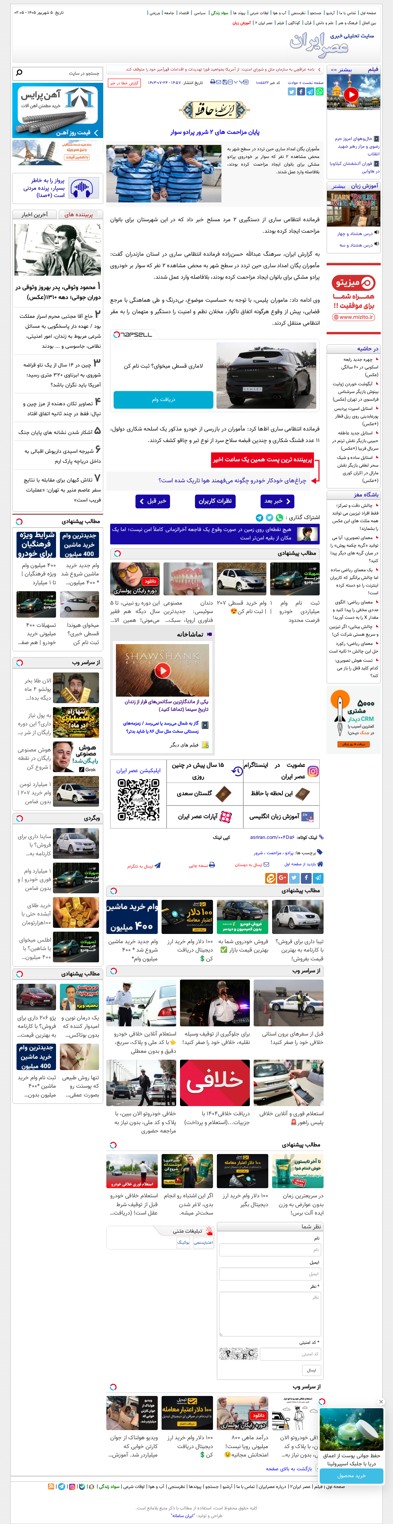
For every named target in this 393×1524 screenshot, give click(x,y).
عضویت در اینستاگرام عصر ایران (274, 771)
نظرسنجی (298, 13)
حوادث (293, 83)
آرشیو (330, 13)
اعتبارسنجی (203, 1243)
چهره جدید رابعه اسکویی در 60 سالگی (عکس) (359, 367)
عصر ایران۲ (300, 1486)
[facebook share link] (301, 91)
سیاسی (200, 13)
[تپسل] (117, 335)
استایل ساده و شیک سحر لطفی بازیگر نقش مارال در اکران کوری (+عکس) (357, 469)
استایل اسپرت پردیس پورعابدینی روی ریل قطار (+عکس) (356, 416)
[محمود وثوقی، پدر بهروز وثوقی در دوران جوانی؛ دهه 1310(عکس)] (58, 250)
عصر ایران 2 (263, 23)
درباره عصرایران (272, 1486)
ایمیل (314, 1262)
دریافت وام (163, 400)
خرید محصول (351, 1476)
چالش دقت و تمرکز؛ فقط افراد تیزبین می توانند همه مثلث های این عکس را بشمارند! (355, 517)
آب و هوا (279, 13)
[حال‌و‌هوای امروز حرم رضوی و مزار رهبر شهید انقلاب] (353, 92)
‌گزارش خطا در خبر (124, 83)
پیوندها (195, 1486)
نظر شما (311, 1227)
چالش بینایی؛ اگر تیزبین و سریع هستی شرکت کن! (353, 630)
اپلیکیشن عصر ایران (138, 770)
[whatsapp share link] (319, 91)
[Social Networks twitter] (270, 518)
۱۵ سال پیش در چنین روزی (198, 771)
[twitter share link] (292, 91)
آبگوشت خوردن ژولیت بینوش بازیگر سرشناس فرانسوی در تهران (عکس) (355, 392)
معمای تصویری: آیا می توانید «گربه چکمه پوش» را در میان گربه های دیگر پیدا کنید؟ (354, 549)
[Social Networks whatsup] (280, 518)
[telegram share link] (310, 91)
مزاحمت (274, 853)
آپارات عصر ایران (198, 817)
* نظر (314, 1286)
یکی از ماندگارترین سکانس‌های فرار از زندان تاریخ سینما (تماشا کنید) (166, 706)
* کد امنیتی (309, 1342)
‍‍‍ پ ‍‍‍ (239, 81)
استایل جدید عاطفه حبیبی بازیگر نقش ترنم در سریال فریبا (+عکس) (355, 441)
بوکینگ (183, 1243)
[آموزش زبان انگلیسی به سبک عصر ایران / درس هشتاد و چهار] (353, 209)
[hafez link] (215, 110)
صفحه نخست (313, 83)
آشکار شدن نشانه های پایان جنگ (55, 432)
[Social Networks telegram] (260, 518)
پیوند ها (239, 13)
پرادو (289, 853)
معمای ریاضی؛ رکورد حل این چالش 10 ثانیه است (353, 647)
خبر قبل (156, 501)
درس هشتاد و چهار (355, 234)
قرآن (308, 23)
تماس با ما (347, 13)
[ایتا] (270, 878)
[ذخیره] (224, 82)
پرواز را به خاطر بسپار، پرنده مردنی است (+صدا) (43, 188)
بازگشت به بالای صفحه (290, 1469)
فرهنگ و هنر (347, 23)
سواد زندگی (219, 13)
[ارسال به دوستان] (218, 82)
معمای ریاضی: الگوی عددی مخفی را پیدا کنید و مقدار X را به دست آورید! (355, 610)
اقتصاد (184, 13)
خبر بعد (273, 501)
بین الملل (369, 23)
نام (316, 1238)
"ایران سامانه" (183, 1515)
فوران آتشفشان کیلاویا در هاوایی (355, 168)
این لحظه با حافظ (272, 794)
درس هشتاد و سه (357, 245)
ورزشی (155, 13)
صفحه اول (368, 13)
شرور (258, 853)
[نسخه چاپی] (212, 82)
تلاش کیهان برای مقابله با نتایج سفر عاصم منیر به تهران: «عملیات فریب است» (62, 490)
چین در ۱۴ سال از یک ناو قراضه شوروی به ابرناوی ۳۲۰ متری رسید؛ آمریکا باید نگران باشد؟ (62, 375)
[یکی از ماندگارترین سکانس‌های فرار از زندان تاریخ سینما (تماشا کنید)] (162, 670)
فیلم (280, 23)
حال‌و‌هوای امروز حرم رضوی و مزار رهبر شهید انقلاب (357, 147)
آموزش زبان (242, 23)
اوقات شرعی (259, 13)
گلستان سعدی (194, 794)
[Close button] (381, 1402)
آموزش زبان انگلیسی (274, 817)
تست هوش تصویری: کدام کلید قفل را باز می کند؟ (356, 668)
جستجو (316, 13)
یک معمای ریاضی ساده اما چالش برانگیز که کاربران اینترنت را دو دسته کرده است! (354, 582)
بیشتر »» (341, 69)
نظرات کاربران (215, 501)
